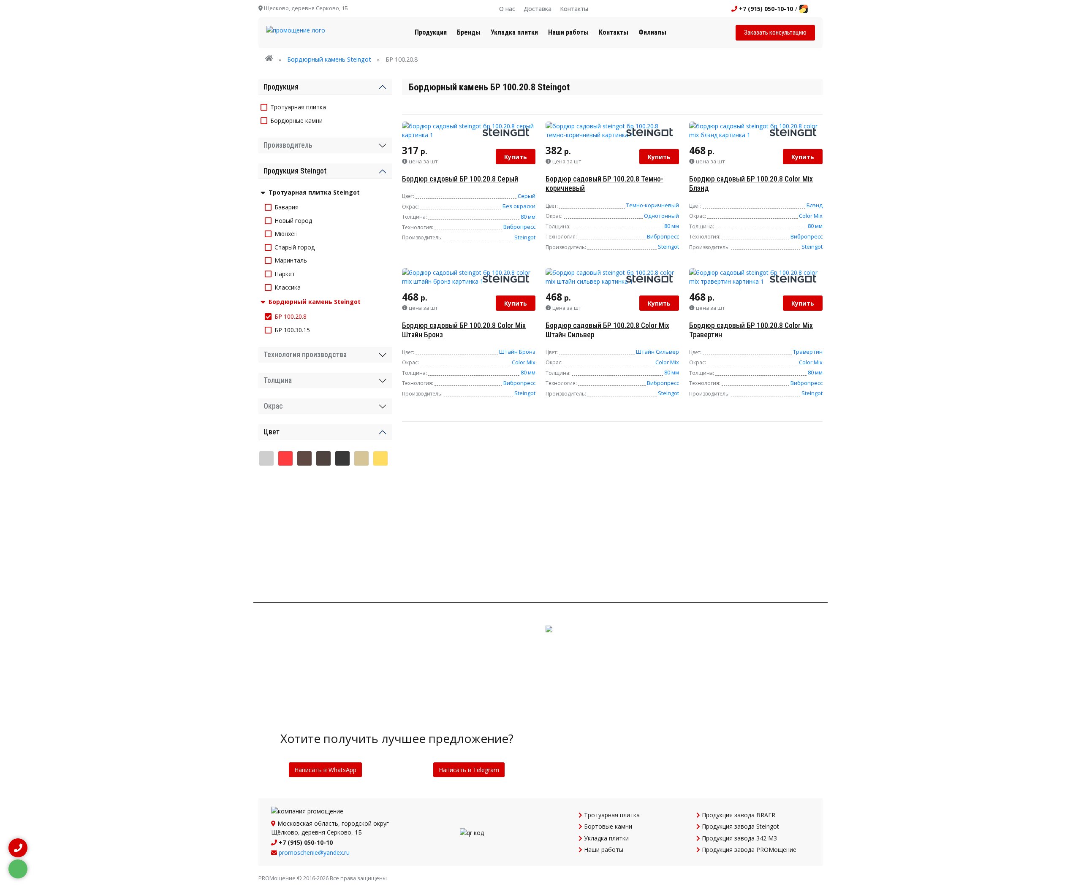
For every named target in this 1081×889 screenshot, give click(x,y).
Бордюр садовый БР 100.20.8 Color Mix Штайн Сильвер (607, 330)
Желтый (380, 458)
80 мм (528, 216)
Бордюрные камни (296, 121)
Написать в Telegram (469, 770)
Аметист (266, 480)
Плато (342, 524)
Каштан (342, 502)
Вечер (342, 480)
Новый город (293, 221)
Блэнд (815, 205)
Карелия (323, 502)
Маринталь (290, 260)
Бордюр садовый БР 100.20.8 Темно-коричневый (604, 183)
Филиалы (652, 32)
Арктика (285, 480)
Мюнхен (286, 234)
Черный (342, 458)
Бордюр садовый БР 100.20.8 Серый (460, 179)
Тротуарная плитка (298, 107)
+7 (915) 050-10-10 (765, 9)
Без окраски (518, 206)
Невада (285, 524)
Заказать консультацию (775, 32)
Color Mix (811, 216)
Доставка (537, 9)
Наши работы (568, 32)
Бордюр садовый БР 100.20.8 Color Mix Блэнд (751, 183)
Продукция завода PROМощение (748, 850)
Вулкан (361, 480)
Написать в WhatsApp (325, 770)
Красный (285, 458)
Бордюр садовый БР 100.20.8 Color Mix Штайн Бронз (464, 330)
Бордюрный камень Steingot (329, 59)
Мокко (266, 524)
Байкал (304, 480)
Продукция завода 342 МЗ (738, 838)
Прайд (361, 524)
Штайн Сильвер (657, 351)
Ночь (304, 524)
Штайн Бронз (517, 351)
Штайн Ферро (285, 568)
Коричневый (304, 458)
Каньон (285, 502)
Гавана (380, 480)
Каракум (304, 502)
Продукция (431, 32)
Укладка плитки (514, 32)
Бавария (286, 207)
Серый (526, 196)
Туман (342, 546)
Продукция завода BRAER (737, 815)
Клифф (361, 502)
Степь (285, 546)
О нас (507, 9)
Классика (287, 287)
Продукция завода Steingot (739, 826)
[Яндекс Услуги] (803, 9)
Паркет (284, 274)
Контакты (574, 9)
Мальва (380, 502)
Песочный (361, 458)
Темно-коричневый (652, 205)
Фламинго (361, 546)
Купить (515, 157)
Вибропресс (519, 226)
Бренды (469, 32)
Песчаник (323, 524)
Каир (266, 502)
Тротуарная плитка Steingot (314, 192)
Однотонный (661, 216)
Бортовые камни (607, 826)
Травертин (808, 351)
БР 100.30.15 (292, 330)
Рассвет (380, 524)
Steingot (524, 237)
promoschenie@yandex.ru (314, 852)
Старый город (294, 247)
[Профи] (816, 9)
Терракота (304, 546)
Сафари (266, 546)
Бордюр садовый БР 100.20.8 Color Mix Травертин (751, 330)
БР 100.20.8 (290, 316)
